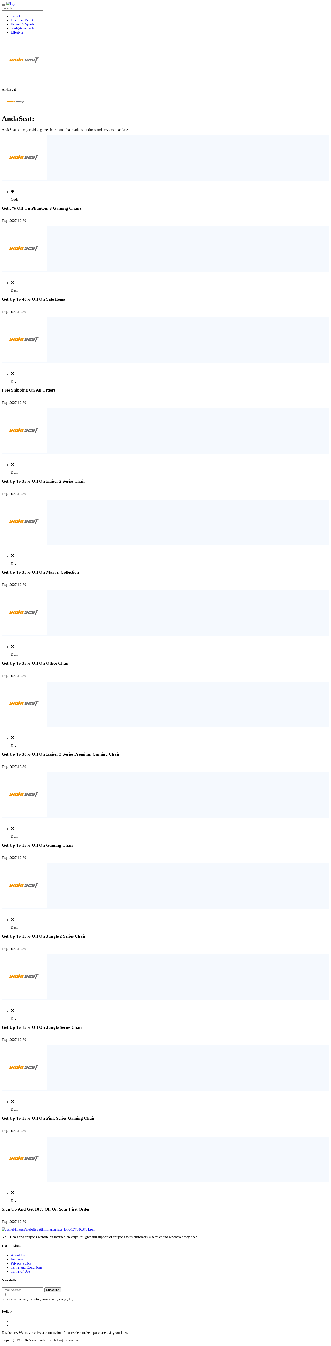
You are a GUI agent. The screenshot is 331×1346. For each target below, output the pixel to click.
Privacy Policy (21, 1263)
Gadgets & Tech (22, 28)
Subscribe (52, 1290)
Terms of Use (20, 1271)
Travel (15, 16)
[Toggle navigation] (3, 5)
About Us (18, 1255)
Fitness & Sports (22, 24)
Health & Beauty (23, 20)
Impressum (18, 1259)
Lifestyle (17, 32)
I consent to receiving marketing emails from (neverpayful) (37, 1299)
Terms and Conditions (26, 1267)
